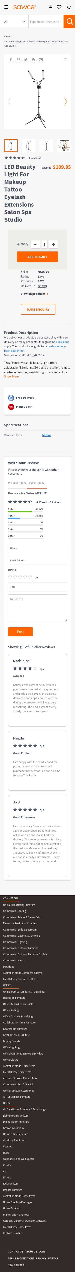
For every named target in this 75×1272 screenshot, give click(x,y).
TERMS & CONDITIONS (21, 1258)
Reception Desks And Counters (20, 923)
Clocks (7, 1165)
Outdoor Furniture (13, 1140)
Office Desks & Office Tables (18, 1004)
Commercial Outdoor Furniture (20, 948)
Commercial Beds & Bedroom (20, 929)
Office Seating (11, 1010)
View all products (33, 294)
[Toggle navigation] (5, 8)
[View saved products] (59, 9)
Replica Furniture (12, 1190)
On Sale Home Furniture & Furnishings (24, 1109)
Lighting (7, 1146)
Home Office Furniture (15, 1134)
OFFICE (7, 985)
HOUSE (7, 1103)
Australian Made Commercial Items (22, 973)
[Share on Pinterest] (17, 60)
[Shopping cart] (68, 7)
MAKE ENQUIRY (38, 309)
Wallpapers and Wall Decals (18, 1159)
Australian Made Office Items (19, 1066)
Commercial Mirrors (14, 960)
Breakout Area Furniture (16, 1035)
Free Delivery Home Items (17, 1227)
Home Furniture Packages (17, 1202)
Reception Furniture (14, 998)
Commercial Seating (14, 911)
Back (9, 36)
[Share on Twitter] (24, 60)
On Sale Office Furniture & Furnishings (24, 991)
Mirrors (7, 1177)
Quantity (22, 244)
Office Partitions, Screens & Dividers (23, 1053)
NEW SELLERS (16, 1265)
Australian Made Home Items (19, 1196)
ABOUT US (31, 1251)
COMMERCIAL (11, 898)
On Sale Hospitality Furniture (19, 905)
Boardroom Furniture (15, 1029)
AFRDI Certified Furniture (16, 1097)
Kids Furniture (10, 1183)
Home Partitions (12, 1208)
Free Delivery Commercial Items (20, 979)
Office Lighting (11, 1047)
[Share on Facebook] (9, 60)
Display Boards (11, 1041)
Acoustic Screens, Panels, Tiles (20, 1078)
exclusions (62, 342)
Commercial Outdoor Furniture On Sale (25, 954)
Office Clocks (10, 1059)
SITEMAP (53, 1258)
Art (4, 1171)
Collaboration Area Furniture (19, 1022)
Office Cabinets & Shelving (18, 1016)
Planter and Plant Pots (16, 1214)
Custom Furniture (13, 1233)
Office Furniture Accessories (18, 1090)
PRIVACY (41, 1258)
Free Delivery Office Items (17, 1072)
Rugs (6, 1153)
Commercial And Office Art (18, 1084)
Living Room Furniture (15, 1115)
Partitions (8, 967)
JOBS (42, 1251)
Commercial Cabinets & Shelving (21, 935)
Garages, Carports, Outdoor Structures (24, 1221)
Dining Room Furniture (16, 1122)
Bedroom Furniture (13, 1128)
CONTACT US (15, 1251)
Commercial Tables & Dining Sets (21, 917)
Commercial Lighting (15, 942)
